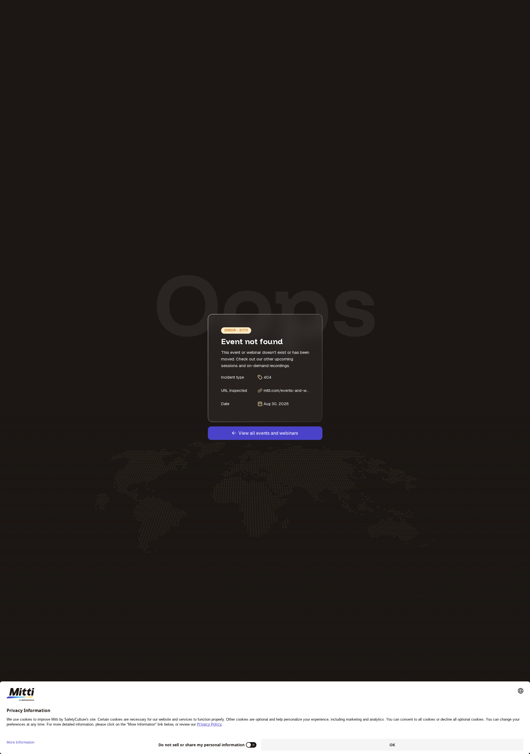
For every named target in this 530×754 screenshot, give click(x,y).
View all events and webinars (268, 433)
